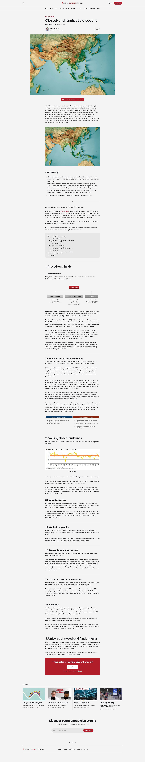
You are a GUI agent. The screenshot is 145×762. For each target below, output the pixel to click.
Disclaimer (72, 749)
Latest (46, 8)
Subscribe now (72, 667)
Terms (65, 749)
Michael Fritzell (54, 28)
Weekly (79, 8)
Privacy (59, 749)
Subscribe (118, 3)
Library (85, 8)
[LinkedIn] (72, 742)
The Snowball (65, 211)
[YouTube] (75, 742)
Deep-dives (53, 8)
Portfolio (73, 8)
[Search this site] (23, 3)
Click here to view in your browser (72, 100)
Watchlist (92, 8)
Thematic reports (64, 8)
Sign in (110, 3)
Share (96, 29)
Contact (79, 749)
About (98, 8)
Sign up (86, 749)
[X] (69, 742)
